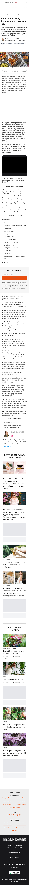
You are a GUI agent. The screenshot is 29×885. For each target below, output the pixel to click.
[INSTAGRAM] (12, 436)
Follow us (16, 71)
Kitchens (9, 14)
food (24, 148)
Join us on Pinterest (7, 804)
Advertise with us (11, 815)
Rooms (2, 14)
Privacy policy (14, 857)
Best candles (14, 830)
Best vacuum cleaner (21, 822)
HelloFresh (16, 179)
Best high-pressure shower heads (19, 7)
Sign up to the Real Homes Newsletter (8, 798)
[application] (14, 164)
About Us (14, 850)
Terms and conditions (14, 855)
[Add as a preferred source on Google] (14, 872)
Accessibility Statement (14, 845)
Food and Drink (17, 14)
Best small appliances (21, 827)
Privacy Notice (21, 283)
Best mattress (7, 822)
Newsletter (23, 71)
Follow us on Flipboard (15, 807)
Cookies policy (14, 860)
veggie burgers (12, 425)
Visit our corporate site (22, 879)
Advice (23, 40)
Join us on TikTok (21, 801)
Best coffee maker (7, 825)
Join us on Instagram (7, 801)
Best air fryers (7, 827)
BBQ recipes (11, 422)
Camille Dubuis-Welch (13, 38)
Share (6, 71)
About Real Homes (18, 815)
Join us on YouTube (21, 797)
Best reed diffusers (21, 825)
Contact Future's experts (14, 847)
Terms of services (20, 282)
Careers (14, 862)
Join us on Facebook (21, 804)
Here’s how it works (14, 44)
